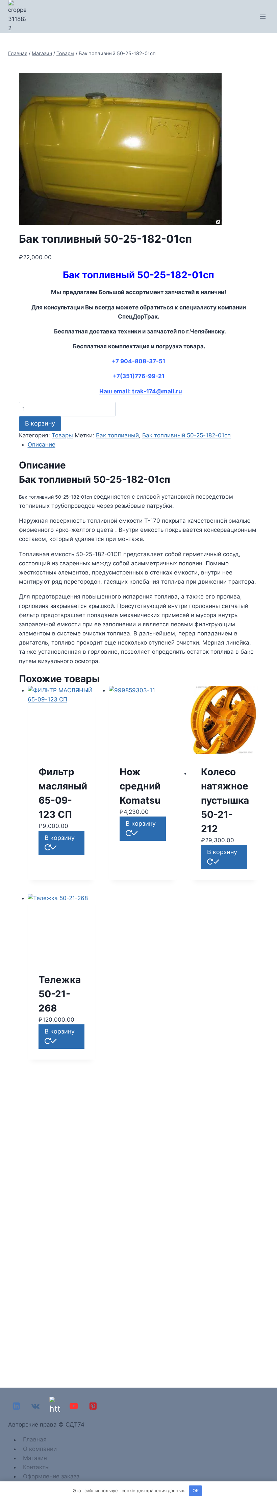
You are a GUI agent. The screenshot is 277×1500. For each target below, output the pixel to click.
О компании (40, 1448)
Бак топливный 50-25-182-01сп (186, 435)
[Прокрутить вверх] (270, 1476)
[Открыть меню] (262, 16)
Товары (62, 435)
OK (196, 1490)
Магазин (35, 1458)
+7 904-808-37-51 (138, 361)
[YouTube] (74, 1406)
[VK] (35, 1406)
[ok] (54, 1406)
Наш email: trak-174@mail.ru (140, 391)
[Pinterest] (93, 1406)
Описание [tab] (41, 444)
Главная (35, 1439)
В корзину (40, 423)
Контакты (36, 1467)
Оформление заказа (51, 1476)
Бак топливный (117, 435)
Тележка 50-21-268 (60, 994)
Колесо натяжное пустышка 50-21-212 (225, 800)
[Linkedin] (16, 1406)
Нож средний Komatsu (140, 786)
